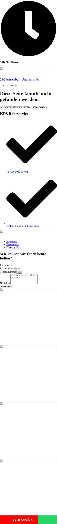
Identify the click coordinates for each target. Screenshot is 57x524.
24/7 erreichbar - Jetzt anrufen (19, 79)
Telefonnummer (8, 271)
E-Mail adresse (8, 268)
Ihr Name (5, 265)
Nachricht (5, 283)
